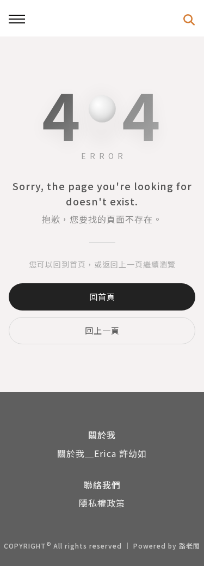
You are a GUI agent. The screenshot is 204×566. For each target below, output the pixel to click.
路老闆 (189, 545)
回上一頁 (102, 330)
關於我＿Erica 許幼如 (102, 453)
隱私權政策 (102, 502)
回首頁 (102, 296)
